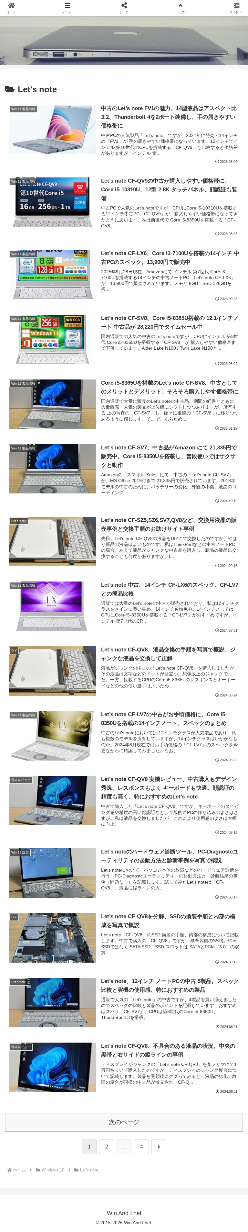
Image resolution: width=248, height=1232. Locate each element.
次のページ (124, 1122)
